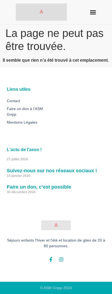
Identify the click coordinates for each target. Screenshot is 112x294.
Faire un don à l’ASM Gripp (25, 112)
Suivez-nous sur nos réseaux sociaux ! (52, 170)
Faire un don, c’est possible (39, 187)
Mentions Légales (22, 122)
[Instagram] (61, 259)
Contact (13, 101)
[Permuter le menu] (93, 12)
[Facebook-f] (50, 259)
